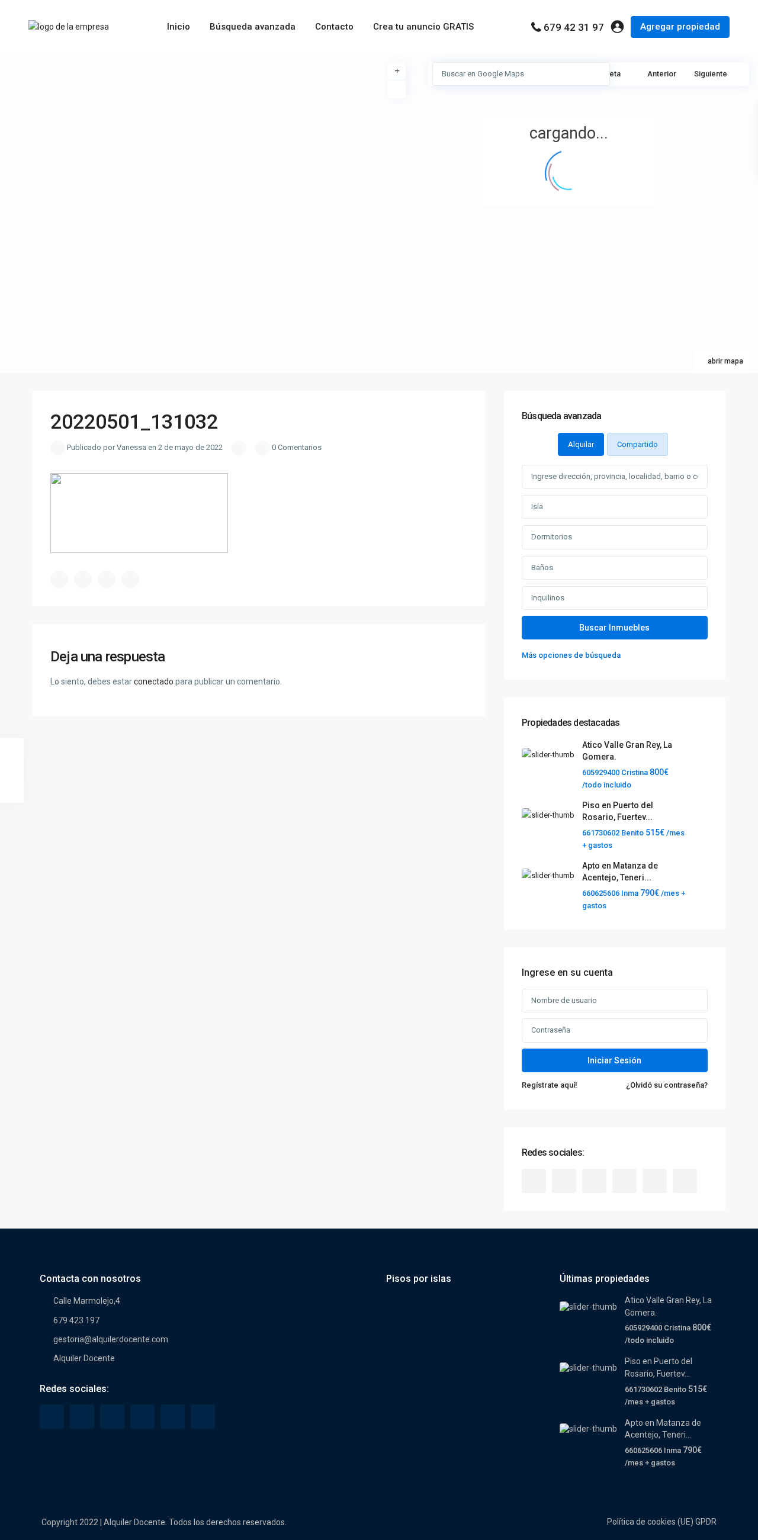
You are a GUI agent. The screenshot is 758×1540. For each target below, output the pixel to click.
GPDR (706, 1521)
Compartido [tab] (637, 444)
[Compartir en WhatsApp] (106, 580)
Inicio (178, 26)
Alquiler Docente (84, 1358)
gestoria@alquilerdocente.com (110, 1339)
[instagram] (685, 1181)
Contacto (334, 26)
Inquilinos (547, 597)
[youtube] (655, 1181)
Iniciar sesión (614, 1060)
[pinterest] (624, 1181)
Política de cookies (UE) (650, 1521)
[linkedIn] (594, 1181)
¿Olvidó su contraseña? (667, 1085)
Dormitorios (551, 536)
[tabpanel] (615, 563)
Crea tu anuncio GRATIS (423, 26)
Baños (542, 567)
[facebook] (534, 1181)
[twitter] (564, 1181)
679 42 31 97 (574, 27)
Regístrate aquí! (549, 1085)
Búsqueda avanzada (253, 26)
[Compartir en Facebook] (59, 580)
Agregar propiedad (680, 26)
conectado (154, 681)
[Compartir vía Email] (130, 580)
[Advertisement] (189, 142)
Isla (537, 506)
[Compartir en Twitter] (83, 580)
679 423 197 (76, 1320)
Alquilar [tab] (581, 444)
